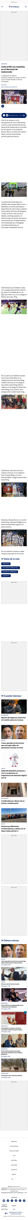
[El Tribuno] (14, 6)
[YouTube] (4, 1200)
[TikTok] (8, 1200)
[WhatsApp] (20, 1200)
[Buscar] (26, 6)
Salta (3, 740)
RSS (14, 1209)
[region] (13, 36)
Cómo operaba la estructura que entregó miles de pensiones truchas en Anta (12, 745)
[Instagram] (24, 1200)
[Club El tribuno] (14, 1179)
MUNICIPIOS (14, 1141)
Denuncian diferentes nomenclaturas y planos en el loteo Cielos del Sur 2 (13, 828)
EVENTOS (14, 1174)
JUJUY (14, 1155)
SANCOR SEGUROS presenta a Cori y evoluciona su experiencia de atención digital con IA (14, 774)
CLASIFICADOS (14, 1165)
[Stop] (7, 115)
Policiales (4, 715)
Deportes (4, 64)
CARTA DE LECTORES (14, 1151)
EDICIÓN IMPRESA (14, 1146)
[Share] (2, 106)
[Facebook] (16, 1200)
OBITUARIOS (14, 1160)
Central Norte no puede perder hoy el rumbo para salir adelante (12, 1006)
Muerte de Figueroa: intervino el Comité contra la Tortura (13, 718)
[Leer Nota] (4, 115)
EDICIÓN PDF (14, 1169)
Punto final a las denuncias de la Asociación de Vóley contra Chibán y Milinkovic (12, 1052)
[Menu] (2, 7)
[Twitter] (12, 1200)
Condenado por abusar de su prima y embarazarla (12, 802)
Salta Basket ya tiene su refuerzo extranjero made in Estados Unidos (11, 1029)
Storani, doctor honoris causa (10, 984)
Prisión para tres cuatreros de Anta (11, 1075)
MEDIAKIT (14, 1205)
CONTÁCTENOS (4, 1209)
